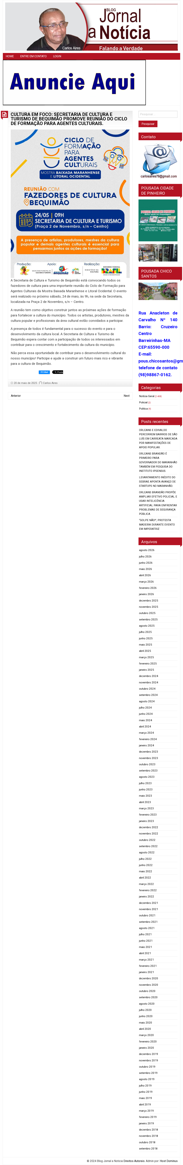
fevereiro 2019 (148, 1117)
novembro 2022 (148, 833)
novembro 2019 (148, 1060)
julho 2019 (145, 1085)
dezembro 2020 (148, 978)
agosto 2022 (147, 852)
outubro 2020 (147, 991)
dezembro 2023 (148, 751)
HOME (10, 56)
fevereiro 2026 (148, 588)
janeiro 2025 (146, 669)
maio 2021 (145, 947)
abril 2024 (145, 726)
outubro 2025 (147, 613)
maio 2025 (145, 644)
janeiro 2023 (146, 821)
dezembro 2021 (148, 903)
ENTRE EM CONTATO (33, 56)
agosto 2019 (147, 1079)
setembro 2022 (148, 846)
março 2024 (146, 732)
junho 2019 (146, 1091)
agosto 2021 (147, 928)
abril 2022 (145, 877)
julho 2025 (145, 632)
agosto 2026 (147, 550)
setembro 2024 (148, 695)
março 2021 (146, 959)
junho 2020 (146, 1016)
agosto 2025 (147, 625)
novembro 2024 (148, 682)
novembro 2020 (148, 984)
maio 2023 (145, 795)
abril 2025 (145, 651)
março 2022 (146, 884)
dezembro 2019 (148, 1054)
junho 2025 (146, 638)
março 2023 (146, 808)
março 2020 (146, 1035)
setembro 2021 (148, 921)
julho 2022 (145, 859)
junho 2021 (146, 940)
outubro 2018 (147, 1142)
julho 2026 (145, 556)
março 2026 (146, 581)
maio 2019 (145, 1098)
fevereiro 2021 (148, 966)
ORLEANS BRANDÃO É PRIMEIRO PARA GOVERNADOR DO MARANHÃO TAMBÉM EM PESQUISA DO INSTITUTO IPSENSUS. (158, 462)
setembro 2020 (148, 997)
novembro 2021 (148, 909)
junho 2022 (146, 865)
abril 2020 (145, 1029)
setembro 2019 (148, 1073)
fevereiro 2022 (148, 890)
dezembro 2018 (148, 1129)
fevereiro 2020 (148, 1041)
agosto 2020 (147, 1003)
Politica (143, 408)
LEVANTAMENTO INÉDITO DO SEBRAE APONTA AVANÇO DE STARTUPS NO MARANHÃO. (157, 482)
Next (127, 395)
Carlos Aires (50, 383)
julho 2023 (145, 783)
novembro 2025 (148, 606)
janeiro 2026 (146, 594)
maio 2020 (145, 1022)
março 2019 (146, 1110)
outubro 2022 (147, 840)
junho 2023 (146, 789)
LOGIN (57, 56)
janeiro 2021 (146, 972)
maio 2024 (145, 720)
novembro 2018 (148, 1136)
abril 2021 (145, 953)
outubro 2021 (147, 915)
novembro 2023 (148, 758)
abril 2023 (145, 802)
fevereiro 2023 (148, 814)
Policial (143, 402)
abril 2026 (145, 575)
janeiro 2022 (146, 896)
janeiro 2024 (146, 745)
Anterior (16, 395)
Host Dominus (169, 1161)
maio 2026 (145, 569)
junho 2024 (146, 713)
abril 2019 (145, 1104)
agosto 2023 (147, 776)
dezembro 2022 (148, 827)
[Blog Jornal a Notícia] (91, 26)
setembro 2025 (148, 619)
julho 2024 (145, 707)
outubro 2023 (147, 764)
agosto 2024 (147, 701)
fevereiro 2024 (148, 739)
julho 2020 (145, 1010)
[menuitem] (10, 56)
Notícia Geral (146, 396)
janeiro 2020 (146, 1047)
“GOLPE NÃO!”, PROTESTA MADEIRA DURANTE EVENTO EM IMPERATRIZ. (157, 525)
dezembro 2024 (148, 676)
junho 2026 (146, 562)
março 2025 (146, 657)
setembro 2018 (148, 1148)
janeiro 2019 (146, 1123)
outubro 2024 (147, 688)
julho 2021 (145, 934)
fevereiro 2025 (148, 663)
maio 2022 (145, 871)
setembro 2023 (148, 770)
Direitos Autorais (134, 1161)
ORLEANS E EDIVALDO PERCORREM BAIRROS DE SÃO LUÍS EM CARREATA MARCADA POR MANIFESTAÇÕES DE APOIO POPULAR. (158, 438)
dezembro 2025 (148, 600)
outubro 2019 (147, 1066)
